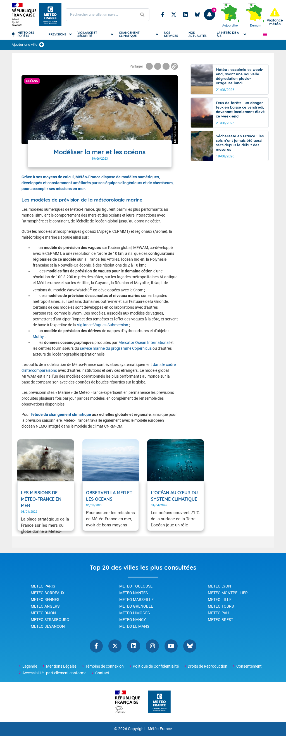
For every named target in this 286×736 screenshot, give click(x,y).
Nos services (171, 34)
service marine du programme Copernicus (116, 348)
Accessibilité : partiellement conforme (54, 673)
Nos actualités (198, 34)
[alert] (275, 17)
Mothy (38, 336)
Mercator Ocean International (144, 342)
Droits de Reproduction (207, 666)
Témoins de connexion (104, 666)
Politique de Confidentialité (156, 666)
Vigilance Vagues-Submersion (102, 325)
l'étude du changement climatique (61, 414)
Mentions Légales (61, 666)
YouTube (171, 646)
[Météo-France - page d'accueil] (159, 702)
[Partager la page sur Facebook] (149, 66)
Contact (102, 673)
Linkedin (185, 14)
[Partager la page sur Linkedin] (166, 66)
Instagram (152, 646)
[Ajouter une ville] (41, 44)
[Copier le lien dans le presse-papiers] (174, 66)
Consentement (249, 666)
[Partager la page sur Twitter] (157, 66)
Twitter (173, 14)
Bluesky (197, 14)
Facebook (162, 14)
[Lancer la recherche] (142, 14)
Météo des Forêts (26, 34)
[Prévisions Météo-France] (50, 14)
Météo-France (160, 729)
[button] (265, 34)
